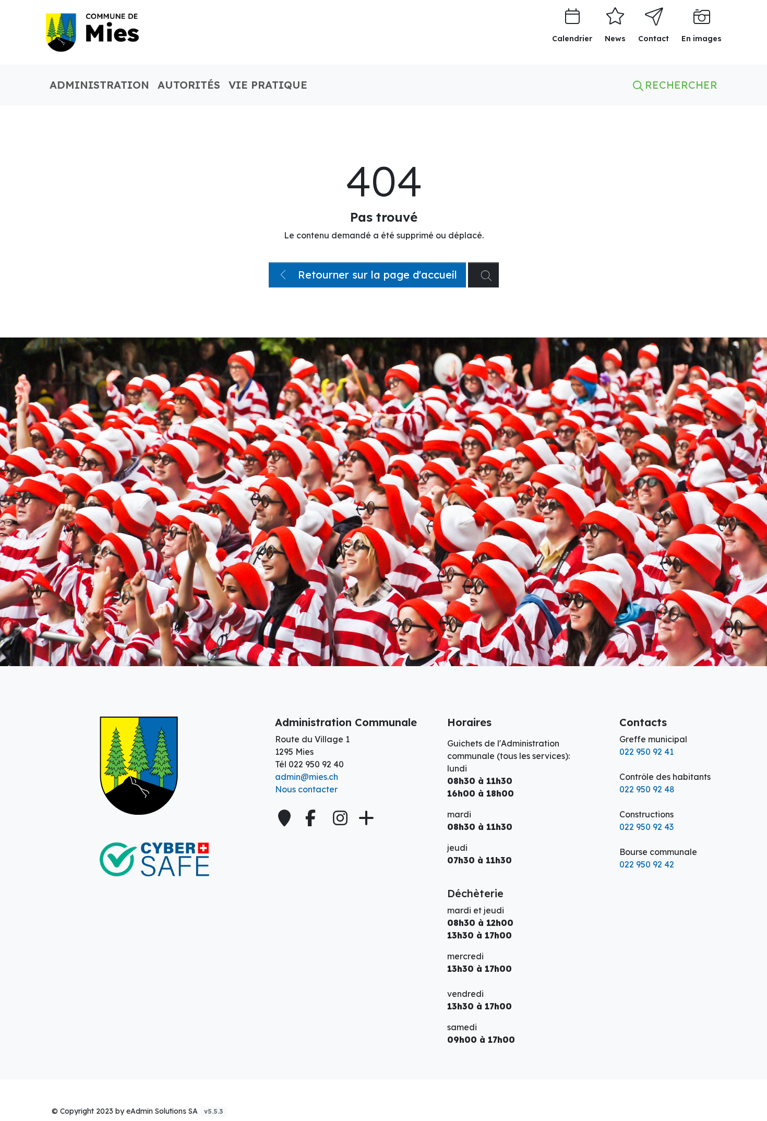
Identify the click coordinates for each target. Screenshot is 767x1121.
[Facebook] (313, 817)
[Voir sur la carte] (285, 818)
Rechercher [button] (679, 84)
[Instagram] (340, 817)
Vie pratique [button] (268, 84)
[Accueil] (154, 765)
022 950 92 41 (646, 751)
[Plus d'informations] (365, 818)
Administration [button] (99, 84)
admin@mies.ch (306, 777)
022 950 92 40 (316, 764)
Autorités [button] (189, 84)
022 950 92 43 (646, 827)
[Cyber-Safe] (154, 859)
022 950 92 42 (646, 864)
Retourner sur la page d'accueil (376, 274)
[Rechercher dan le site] (483, 274)
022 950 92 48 (647, 789)
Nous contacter (306, 789)
